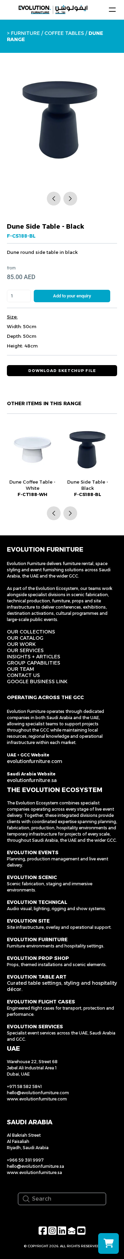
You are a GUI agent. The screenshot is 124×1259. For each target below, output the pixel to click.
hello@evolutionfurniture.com (38, 1092)
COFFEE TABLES (64, 33)
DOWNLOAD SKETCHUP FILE (62, 370)
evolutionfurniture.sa (32, 780)
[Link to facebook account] (43, 1230)
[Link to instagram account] (52, 1230)
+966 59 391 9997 (25, 1160)
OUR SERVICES (25, 650)
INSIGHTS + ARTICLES (33, 657)
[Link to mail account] (72, 1230)
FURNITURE (25, 33)
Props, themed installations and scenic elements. (57, 964)
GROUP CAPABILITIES (33, 663)
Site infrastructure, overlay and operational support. (59, 927)
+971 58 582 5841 (24, 1086)
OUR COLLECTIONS (31, 632)
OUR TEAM (20, 669)
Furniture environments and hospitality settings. (55, 945)
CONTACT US (23, 675)
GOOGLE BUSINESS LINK (37, 681)
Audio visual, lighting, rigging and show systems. (56, 908)
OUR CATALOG (25, 638)
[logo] (53, 10)
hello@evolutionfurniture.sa (35, 1166)
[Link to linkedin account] (62, 1230)
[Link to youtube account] (81, 1230)
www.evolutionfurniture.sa (34, 1172)
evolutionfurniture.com (34, 761)
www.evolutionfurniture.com (37, 1098)
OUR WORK (21, 644)
